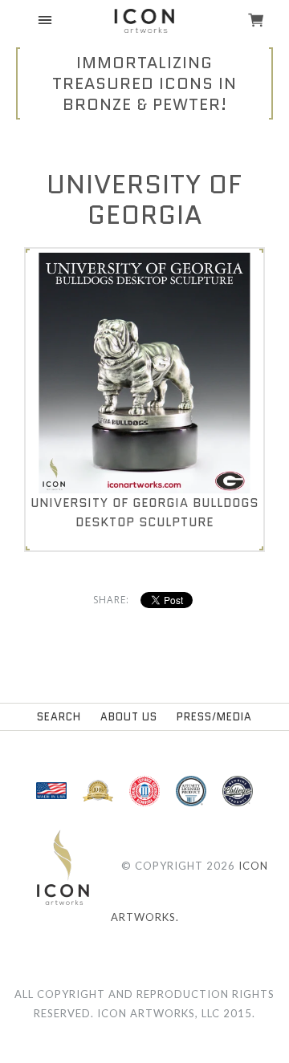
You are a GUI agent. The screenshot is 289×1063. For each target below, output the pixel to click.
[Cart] (256, 22)
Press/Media (214, 716)
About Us (128, 716)
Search (59, 716)
